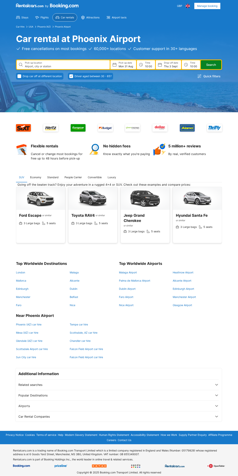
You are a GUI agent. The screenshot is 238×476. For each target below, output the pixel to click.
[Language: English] (187, 6)
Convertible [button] (95, 177)
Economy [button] (35, 177)
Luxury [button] (112, 177)
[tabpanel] (119, 215)
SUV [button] (21, 177)
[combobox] (66, 66)
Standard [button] (53, 177)
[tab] (21, 177)
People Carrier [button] (73, 177)
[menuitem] (22, 17)
